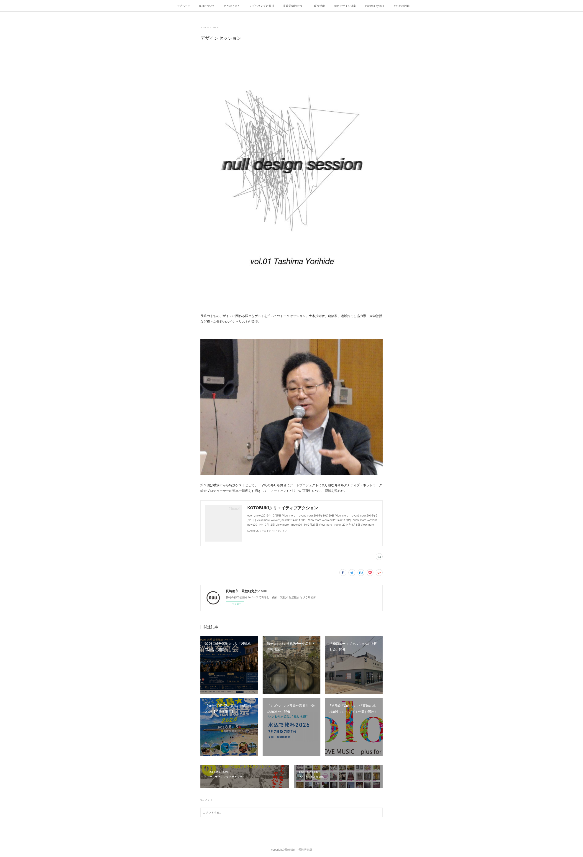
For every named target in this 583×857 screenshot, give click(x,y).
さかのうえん (232, 6)
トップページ (182, 6)
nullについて (207, 6)
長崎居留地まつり (294, 6)
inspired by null (374, 6)
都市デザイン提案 (345, 6)
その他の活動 (401, 6)
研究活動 (319, 6)
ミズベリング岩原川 (261, 6)
